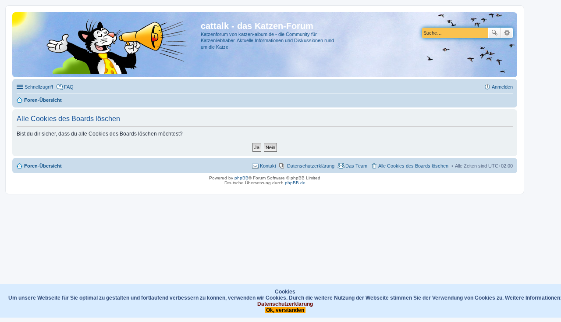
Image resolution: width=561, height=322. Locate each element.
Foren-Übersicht (43, 165)
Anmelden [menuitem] (502, 86)
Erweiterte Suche (507, 33)
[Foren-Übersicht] (107, 44)
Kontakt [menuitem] (268, 165)
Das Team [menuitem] (356, 165)
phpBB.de (295, 182)
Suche (494, 33)
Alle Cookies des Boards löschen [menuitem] (413, 165)
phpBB (241, 177)
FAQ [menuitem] (69, 86)
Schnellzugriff (39, 86)
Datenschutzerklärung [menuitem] (310, 165)
